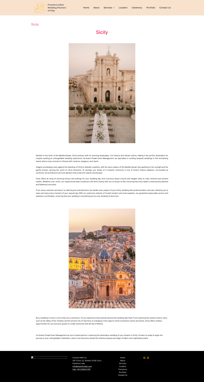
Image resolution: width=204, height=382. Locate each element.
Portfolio (150, 7)
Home (86, 7)
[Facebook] (144, 358)
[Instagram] (148, 358)
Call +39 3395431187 (81, 369)
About (96, 7)
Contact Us (165, 7)
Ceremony (137, 7)
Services (108, 7)
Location (123, 7)
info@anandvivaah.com (82, 366)
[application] (113, 7)
